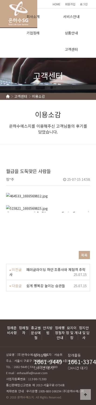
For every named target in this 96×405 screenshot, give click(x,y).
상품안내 (71, 32)
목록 (84, 255)
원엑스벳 (73, 211)
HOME (56, 4)
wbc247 (43, 211)
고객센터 (71, 49)
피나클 (74, 211)
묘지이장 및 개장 (72, 332)
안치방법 (48, 330)
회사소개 (33, 16)
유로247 (34, 211)
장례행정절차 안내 (60, 332)
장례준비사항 (12, 330)
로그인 (84, 4)
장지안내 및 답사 (84, 332)
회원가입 (70, 4)
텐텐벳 (88, 211)
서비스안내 (71, 16)
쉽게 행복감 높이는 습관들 (45, 285)
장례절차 (24, 330)
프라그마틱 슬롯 (63, 211)
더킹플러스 (37, 211)
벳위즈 (68, 211)
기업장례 (33, 32)
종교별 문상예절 (36, 332)
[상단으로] (85, 394)
